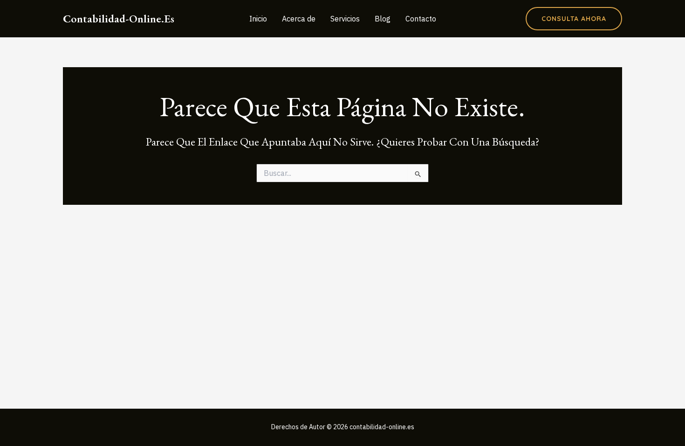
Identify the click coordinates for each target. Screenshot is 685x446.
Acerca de (298, 18)
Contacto (420, 18)
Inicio (258, 18)
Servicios (345, 18)
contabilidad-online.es (118, 18)
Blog (382, 18)
